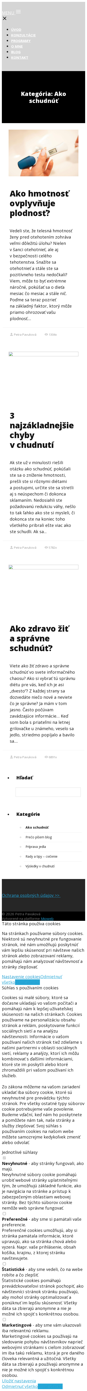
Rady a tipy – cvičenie (42, 856)
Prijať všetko (27, 982)
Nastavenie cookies (21, 976)
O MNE (17, 46)
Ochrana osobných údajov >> (31, 895)
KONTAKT (19, 57)
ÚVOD (16, 29)
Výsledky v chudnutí (40, 866)
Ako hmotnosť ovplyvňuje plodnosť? (39, 203)
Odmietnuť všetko (20, 1386)
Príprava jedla (36, 846)
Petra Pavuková (25, 334)
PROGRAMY (21, 40)
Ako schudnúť (37, 827)
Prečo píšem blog (39, 837)
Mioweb (47, 918)
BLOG (16, 51)
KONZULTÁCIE (23, 35)
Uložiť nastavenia (19, 1381)
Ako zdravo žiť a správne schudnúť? (39, 638)
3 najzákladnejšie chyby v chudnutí (42, 430)
